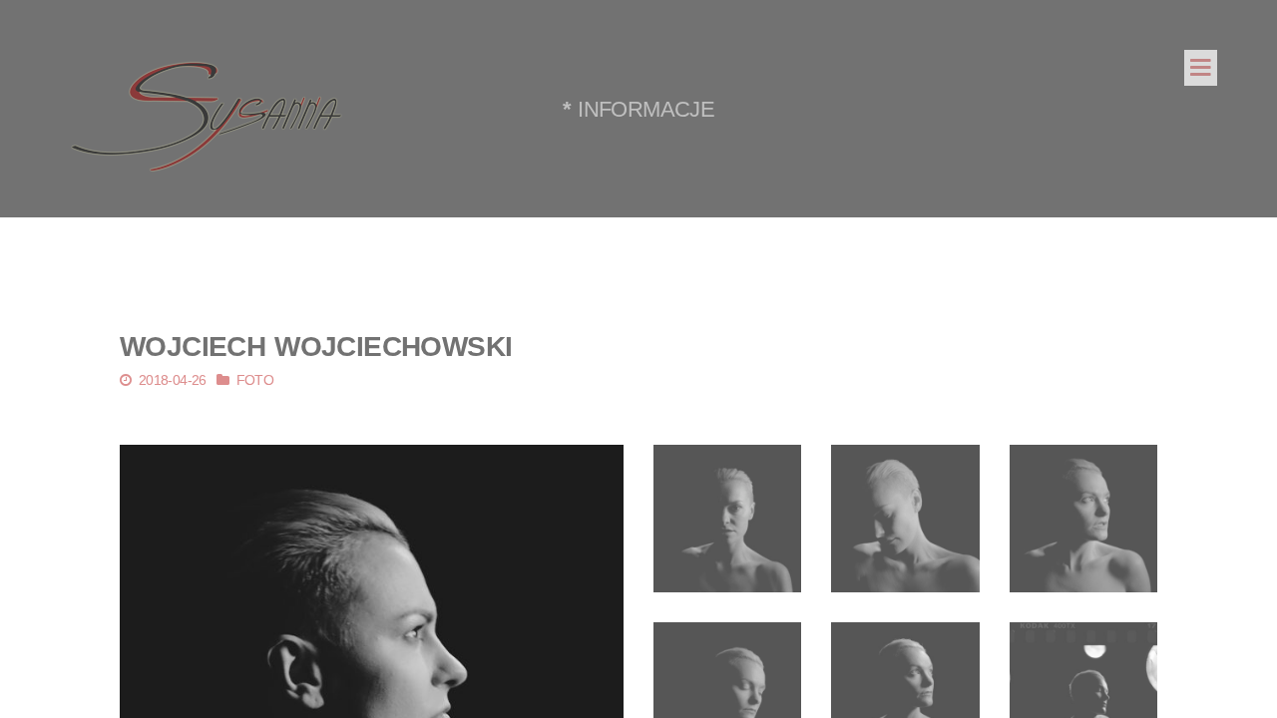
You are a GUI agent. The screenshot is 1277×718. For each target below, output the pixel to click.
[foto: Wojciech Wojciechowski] (727, 518)
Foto (255, 380)
